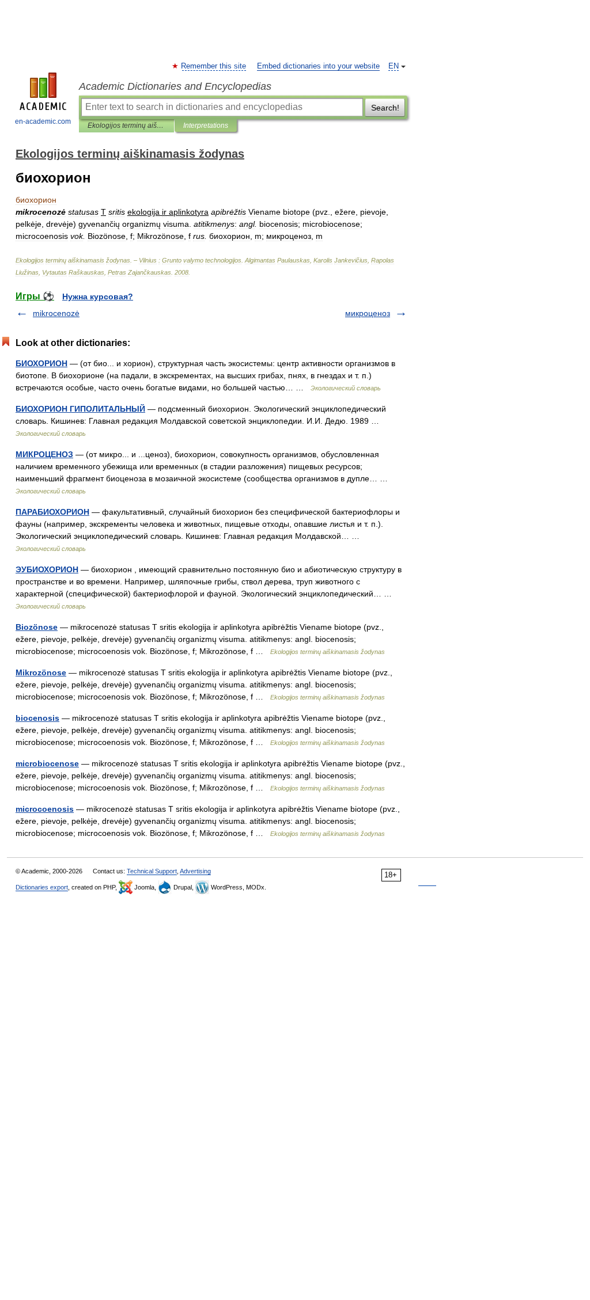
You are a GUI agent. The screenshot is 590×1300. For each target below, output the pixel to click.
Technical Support (152, 871)
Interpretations (205, 125)
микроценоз (367, 313)
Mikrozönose (41, 672)
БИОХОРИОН (41, 363)
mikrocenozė (56, 313)
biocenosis (37, 718)
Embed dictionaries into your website (318, 66)
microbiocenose (47, 763)
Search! (385, 107)
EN (393, 66)
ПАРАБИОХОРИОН (52, 511)
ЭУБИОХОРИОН (47, 569)
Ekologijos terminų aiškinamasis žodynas (126, 125)
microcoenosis (45, 809)
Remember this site (214, 66)
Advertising (195, 871)
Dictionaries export (42, 887)
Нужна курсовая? (97, 296)
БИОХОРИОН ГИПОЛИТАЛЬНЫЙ (80, 408)
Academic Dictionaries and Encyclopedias (175, 86)
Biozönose (37, 627)
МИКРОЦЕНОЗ (44, 454)
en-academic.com (43, 121)
